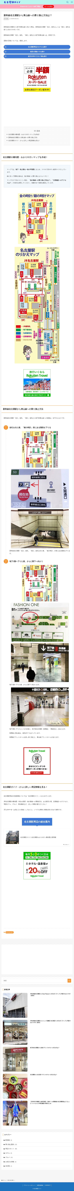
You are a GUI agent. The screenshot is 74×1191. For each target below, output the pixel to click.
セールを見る (48, 6)
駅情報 (8, 1140)
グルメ (9, 1157)
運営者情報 (40, 1185)
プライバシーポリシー (29, 1185)
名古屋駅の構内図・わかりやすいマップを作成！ (24, 134)
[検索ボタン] (67, 2)
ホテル (8, 1153)
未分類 (8, 1166)
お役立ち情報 (10, 1161)
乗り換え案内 (9, 932)
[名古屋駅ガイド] (11, 2)
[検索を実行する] (69, 981)
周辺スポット (11, 1148)
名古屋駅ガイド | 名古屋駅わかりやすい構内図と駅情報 (38, 837)
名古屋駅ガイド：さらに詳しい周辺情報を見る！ (24, 140)
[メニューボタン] (72, 2)
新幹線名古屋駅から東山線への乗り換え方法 (22, 137)
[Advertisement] (37, 108)
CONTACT (47, 1185)
